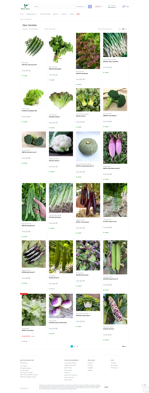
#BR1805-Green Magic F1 (110, 115)
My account (112, 7)
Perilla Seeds (79, 273)
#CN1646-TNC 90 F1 (108, 329)
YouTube (90, 365)
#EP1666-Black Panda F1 (28, 272)
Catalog (72, 14)
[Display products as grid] (123, 29)
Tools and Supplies (45, 14)
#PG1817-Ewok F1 (81, 116)
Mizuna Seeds (80, 71)
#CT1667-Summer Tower (110, 221)
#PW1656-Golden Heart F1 (83, 315)
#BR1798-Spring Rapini (55, 69)
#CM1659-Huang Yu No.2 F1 (110, 279)
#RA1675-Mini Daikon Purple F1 (111, 168)
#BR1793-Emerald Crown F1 (29, 152)
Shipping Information (70, 365)
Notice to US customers (70, 375)
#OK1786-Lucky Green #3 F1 (29, 64)
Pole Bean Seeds (26, 223)
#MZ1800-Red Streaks (82, 73)
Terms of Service (69, 377)
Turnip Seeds (52, 320)
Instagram (90, 368)
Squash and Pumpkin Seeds (83, 164)
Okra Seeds (25, 63)
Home (21, 14)
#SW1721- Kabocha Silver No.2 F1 (85, 166)
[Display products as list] (125, 29)
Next (123, 346)
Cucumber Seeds (108, 277)
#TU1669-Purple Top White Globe (58, 322)
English (98, 6)
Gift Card (113, 363)
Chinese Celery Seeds (55, 215)
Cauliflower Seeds (54, 159)
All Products (114, 368)
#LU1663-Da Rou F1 (54, 277)
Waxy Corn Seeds (108, 327)
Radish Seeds (107, 166)
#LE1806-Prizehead (54, 116)
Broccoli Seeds (53, 67)
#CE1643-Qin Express (55, 217)
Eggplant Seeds (80, 220)
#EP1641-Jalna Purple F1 (82, 222)
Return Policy (68, 368)
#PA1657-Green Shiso (28, 330)
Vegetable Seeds (30, 14)
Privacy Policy (68, 370)
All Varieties (114, 365)
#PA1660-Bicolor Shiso (82, 275)
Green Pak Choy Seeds (82, 114)
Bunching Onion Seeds (109, 59)
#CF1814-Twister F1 (54, 160)
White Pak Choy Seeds (82, 313)
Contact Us (64, 14)
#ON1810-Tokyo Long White (110, 61)
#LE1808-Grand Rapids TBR (29, 110)
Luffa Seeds (52, 276)
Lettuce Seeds (26, 109)
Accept (106, 387)
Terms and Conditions (70, 363)
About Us (55, 14)
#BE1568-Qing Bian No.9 (28, 225)
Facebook (90, 363)
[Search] (90, 6)
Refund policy (68, 380)
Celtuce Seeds (107, 219)
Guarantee (67, 372)
